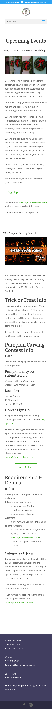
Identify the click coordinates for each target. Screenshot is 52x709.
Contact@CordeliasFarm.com (20, 664)
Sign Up (13, 192)
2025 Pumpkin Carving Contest (19, 233)
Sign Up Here (26, 467)
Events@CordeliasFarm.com (33, 202)
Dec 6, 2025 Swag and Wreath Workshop (24, 50)
